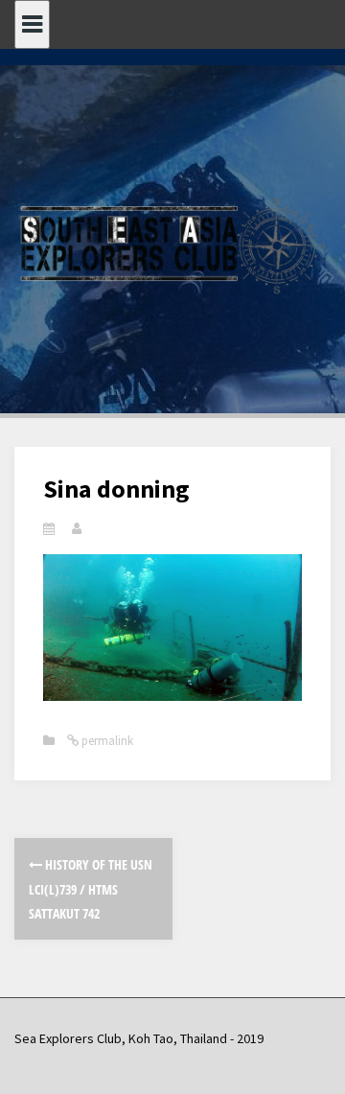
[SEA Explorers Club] (172, 243)
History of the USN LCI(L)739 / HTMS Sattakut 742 (90, 888)
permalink (106, 741)
